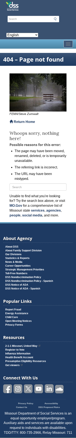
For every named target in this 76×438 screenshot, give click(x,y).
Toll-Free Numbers (16, 273)
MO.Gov (16, 205)
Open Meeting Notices (18, 321)
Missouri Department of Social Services (38, 4)
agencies (53, 210)
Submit (55, 19)
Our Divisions (13, 254)
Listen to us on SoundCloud (59, 388)
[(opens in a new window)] (38, 92)
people (15, 215)
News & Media (13, 261)
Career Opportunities (18, 265)
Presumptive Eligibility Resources (25, 361)
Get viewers (12, 365)
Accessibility (51, 403)
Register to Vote (14, 349)
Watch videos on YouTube (38, 388)
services (38, 210)
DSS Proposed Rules (49, 407)
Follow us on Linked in (49, 388)
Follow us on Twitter (28, 388)
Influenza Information (17, 353)
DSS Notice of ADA (16, 284)
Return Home (24, 122)
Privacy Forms (14, 324)
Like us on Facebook (7, 388)
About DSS (11, 246)
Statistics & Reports (17, 258)
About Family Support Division (23, 250)
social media (32, 215)
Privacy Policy (25, 403)
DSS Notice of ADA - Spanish (22, 288)
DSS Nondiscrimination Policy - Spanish (29, 281)
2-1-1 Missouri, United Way (21, 345)
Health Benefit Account (19, 357)
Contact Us (21, 407)
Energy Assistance (16, 313)
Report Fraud (13, 309)
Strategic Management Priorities (24, 269)
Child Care (11, 317)
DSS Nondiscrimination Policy (23, 277)
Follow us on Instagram (18, 388)
